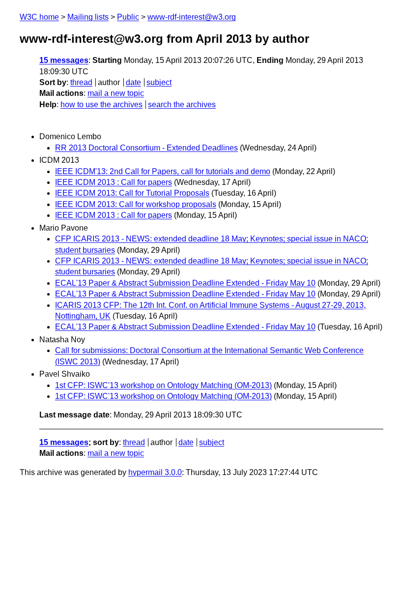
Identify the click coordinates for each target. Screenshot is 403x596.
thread (81, 82)
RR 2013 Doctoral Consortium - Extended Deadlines (146, 148)
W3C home (39, 17)
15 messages (63, 60)
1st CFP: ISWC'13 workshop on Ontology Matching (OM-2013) (163, 385)
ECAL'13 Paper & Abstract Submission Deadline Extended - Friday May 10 (185, 283)
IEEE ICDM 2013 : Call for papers (113, 182)
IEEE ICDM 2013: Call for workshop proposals (135, 204)
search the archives (182, 104)
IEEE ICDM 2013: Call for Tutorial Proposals (132, 193)
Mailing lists (88, 17)
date (133, 82)
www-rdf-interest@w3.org (191, 17)
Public (128, 17)
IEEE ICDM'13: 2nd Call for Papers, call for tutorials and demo (162, 171)
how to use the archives (101, 104)
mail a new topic (115, 93)
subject (159, 82)
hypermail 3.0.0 (155, 472)
